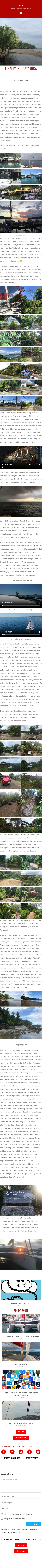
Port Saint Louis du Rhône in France (21, 1423)
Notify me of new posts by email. (15, 1519)
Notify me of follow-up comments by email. (18, 1514)
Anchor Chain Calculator (21, 1303)
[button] (21, 13)
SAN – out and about (21, 1364)
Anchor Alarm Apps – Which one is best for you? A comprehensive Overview (21, 1394)
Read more (21, 1306)
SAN (21, 5)
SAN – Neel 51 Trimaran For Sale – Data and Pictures (21, 1336)
